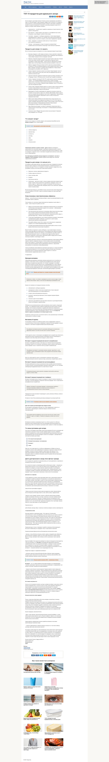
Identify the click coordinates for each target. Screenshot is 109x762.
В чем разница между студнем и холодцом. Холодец (78, 51)
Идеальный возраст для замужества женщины (79, 22)
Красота (40, 7)
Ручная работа (48, 7)
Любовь (55, 7)
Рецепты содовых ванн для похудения (79, 28)
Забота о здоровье (32, 7)
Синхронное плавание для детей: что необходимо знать (79, 45)
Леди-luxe (27, 2)
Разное (65, 7)
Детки (60, 7)
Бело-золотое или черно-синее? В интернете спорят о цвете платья (79, 16)
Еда (25, 7)
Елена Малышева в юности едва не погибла (79, 34)
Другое (70, 7)
